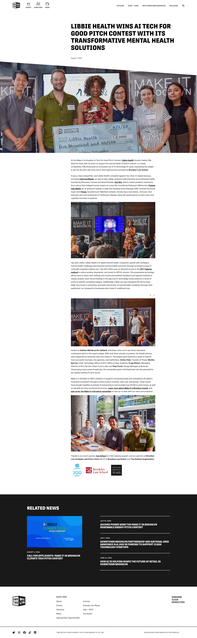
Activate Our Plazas (91, 605)
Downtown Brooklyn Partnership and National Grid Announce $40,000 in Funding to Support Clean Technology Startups (134, 544)
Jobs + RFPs (88, 609)
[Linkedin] (35, 632)
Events (59, 605)
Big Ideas (174, 6)
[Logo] (16, 8)
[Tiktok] (30, 632)
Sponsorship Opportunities (68, 618)
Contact (86, 601)
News (58, 613)
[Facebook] (25, 632)
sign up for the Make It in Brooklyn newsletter (91, 391)
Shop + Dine (133, 6)
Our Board (87, 613)
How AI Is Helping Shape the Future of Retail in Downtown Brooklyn (130, 563)
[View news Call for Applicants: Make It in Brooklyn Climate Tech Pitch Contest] (54, 531)
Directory (60, 609)
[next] (155, 295)
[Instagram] (19, 632)
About (59, 601)
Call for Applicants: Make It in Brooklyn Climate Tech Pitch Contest (53, 557)
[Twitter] (14, 632)
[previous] (150, 295)
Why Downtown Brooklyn (154, 6)
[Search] (183, 6)
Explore (120, 6)
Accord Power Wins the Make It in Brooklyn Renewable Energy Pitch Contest (128, 526)
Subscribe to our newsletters (178, 599)
